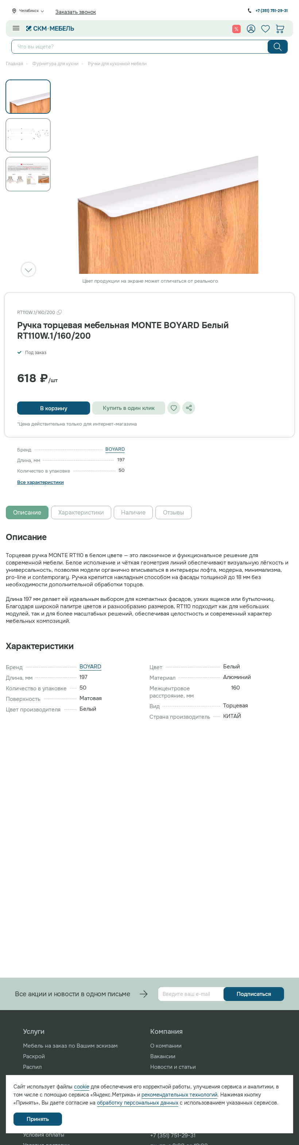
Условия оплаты (43, 1134)
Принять (38, 1119)
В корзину (53, 408)
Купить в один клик (129, 408)
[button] (28, 269)
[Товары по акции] (236, 28)
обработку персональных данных (137, 1102)
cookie (81, 1086)
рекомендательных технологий (179, 1094)
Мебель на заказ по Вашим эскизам (70, 1045)
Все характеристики (40, 482)
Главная (14, 64)
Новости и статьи (173, 1067)
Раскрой (34, 1056)
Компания (166, 1032)
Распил (32, 1067)
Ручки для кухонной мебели (117, 64)
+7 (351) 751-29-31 (272, 10)
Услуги (33, 1032)
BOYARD (115, 449)
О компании (166, 1045)
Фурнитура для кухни (55, 64)
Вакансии (162, 1056)
